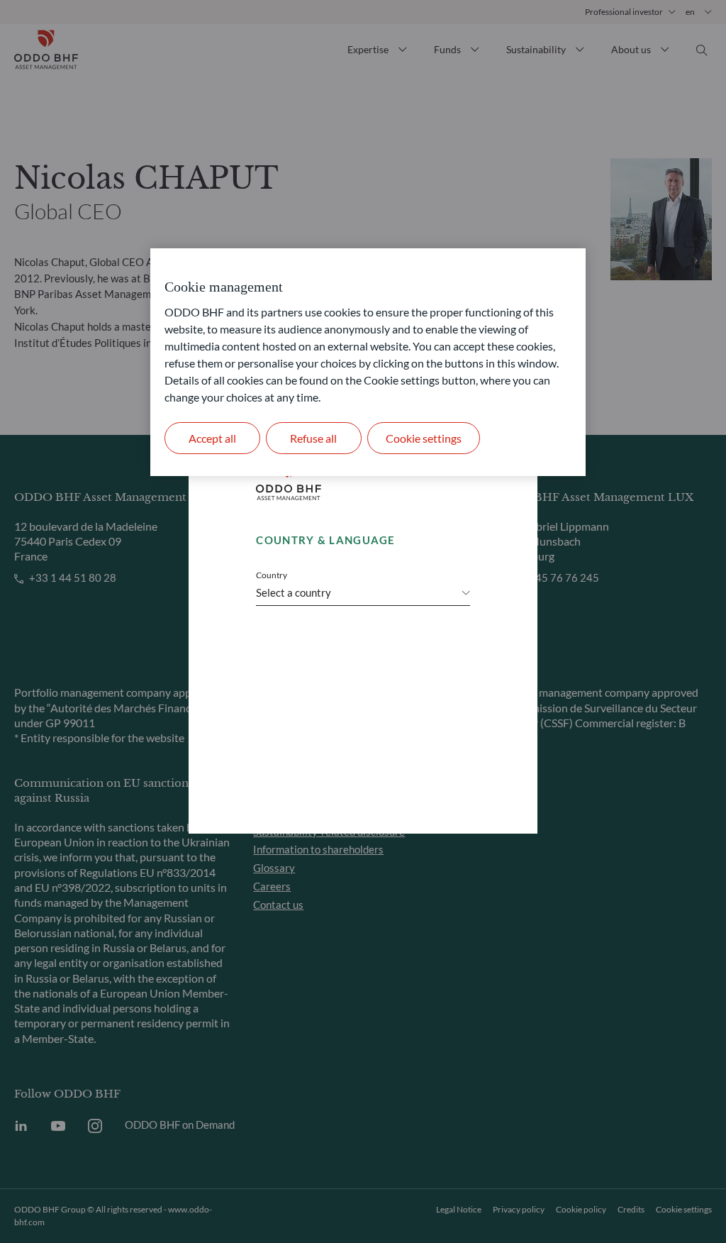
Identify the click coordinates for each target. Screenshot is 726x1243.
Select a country (293, 592)
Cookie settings (424, 438)
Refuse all (313, 438)
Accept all (212, 438)
